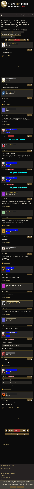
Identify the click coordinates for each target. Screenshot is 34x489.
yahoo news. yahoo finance (8, 37)
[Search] (32, 14)
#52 (31, 253)
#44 (31, 115)
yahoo (18, 34)
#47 (31, 169)
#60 (31, 400)
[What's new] (28, 14)
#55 (31, 308)
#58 (31, 359)
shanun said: (6, 380)
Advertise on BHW (17, 66)
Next (22, 40)
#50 (31, 217)
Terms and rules (5, 478)
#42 (31, 85)
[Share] (28, 50)
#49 (31, 199)
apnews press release (7, 32)
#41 (31, 50)
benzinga (15, 32)
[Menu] (1, 14)
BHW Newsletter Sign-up (8, 473)
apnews (25, 29)
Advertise (4, 471)
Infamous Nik (6, 29)
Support (3, 475)
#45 (31, 136)
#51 (31, 236)
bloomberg (21, 32)
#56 (31, 325)
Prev (11, 40)
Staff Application (5, 468)
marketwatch (13, 34)
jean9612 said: (7, 342)
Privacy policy (5, 480)
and (11, 408)
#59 (31, 376)
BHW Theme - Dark (8, 465)
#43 (31, 98)
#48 (31, 184)
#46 (31, 150)
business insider (5, 34)
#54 (31, 291)
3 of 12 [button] (17, 40)
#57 (31, 339)
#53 (31, 274)
